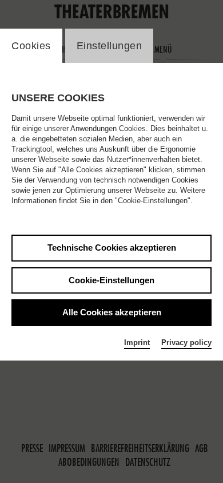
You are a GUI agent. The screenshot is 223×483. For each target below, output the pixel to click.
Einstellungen (109, 46)
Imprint (137, 342)
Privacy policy (186, 342)
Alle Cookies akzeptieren (111, 312)
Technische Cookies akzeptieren (111, 247)
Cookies (31, 46)
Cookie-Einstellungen (111, 280)
